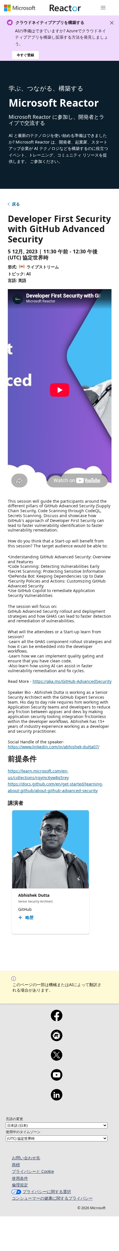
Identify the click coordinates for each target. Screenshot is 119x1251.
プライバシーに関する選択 (47, 1191)
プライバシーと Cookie (33, 1171)
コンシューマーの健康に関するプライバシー (52, 1198)
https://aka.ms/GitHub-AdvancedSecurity (72, 681)
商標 (16, 1164)
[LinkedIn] (56, 1098)
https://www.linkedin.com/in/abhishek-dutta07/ (53, 746)
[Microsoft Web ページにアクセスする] (19, 8)
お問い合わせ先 (26, 1157)
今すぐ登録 (25, 54)
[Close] (111, 22)
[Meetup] (56, 1039)
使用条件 (20, 1178)
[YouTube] (56, 1078)
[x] (56, 1058)
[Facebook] (56, 1019)
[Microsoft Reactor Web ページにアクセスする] (65, 8)
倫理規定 (20, 1185)
